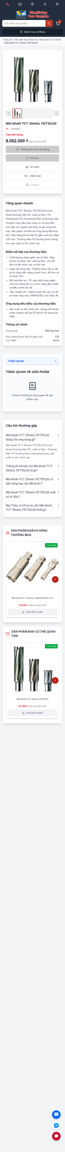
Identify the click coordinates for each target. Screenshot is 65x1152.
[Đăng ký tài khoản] (57, 4)
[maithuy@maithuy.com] (20, 4)
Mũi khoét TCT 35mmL (50, 39)
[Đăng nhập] (45, 4)
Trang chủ (8, 39)
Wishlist (34, 158)
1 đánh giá (35, 175)
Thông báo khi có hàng (34, 149)
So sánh (34, 166)
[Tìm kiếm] (49, 23)
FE (7, 129)
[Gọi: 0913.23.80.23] (7, 4)
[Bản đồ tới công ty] (32, 4)
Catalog (34, 184)
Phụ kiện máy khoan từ (26, 39)
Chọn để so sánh (34, 612)
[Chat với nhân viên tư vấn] (56, 1136)
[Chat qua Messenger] (56, 1125)
